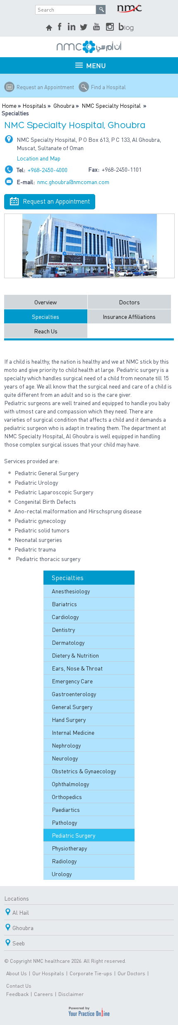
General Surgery (72, 706)
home (50, 28)
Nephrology (66, 745)
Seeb (18, 943)
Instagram (110, 27)
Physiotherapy (69, 848)
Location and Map (38, 158)
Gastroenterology (74, 693)
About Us (16, 973)
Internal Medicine (73, 732)
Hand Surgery (69, 719)
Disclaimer (71, 994)
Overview (45, 302)
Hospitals (34, 105)
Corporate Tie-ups (91, 973)
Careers (43, 994)
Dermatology (68, 642)
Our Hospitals (48, 973)
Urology (62, 873)
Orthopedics (67, 796)
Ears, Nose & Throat (77, 668)
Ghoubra (64, 105)
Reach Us (46, 331)
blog (127, 27)
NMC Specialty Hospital (111, 105)
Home (9, 105)
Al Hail (20, 912)
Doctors (129, 302)
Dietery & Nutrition (75, 655)
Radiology (64, 861)
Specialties (45, 316)
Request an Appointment (45, 86)
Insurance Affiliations (129, 316)
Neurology (65, 758)
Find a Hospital (108, 86)
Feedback (17, 994)
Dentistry (63, 629)
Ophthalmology (70, 783)
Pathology (64, 822)
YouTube (97, 27)
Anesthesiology (71, 591)
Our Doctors (131, 973)
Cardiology (65, 616)
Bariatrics (64, 603)
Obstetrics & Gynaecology (84, 771)
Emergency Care (72, 681)
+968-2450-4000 (47, 169)
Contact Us (18, 986)
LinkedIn (71, 27)
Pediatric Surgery (73, 835)
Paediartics (66, 809)
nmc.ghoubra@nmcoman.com (73, 181)
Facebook (60, 27)
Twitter (84, 27)
